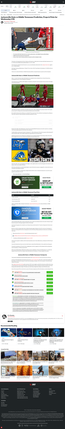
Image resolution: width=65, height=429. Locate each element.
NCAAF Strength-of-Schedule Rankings (55, 12)
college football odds (46, 64)
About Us (2, 390)
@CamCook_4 (22, 233)
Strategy (50, 394)
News (5, 14)
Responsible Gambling (4, 395)
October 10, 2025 (29, 238)
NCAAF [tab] (33, 10)
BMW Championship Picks (42, 12)
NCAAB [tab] (60, 10)
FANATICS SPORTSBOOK (18, 292)
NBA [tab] (42, 10)
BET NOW (47, 217)
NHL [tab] (51, 10)
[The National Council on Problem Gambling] (44, 425)
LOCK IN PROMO (25, 187)
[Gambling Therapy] (26, 425)
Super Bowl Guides (52, 390)
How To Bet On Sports (52, 393)
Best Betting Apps (36, 395)
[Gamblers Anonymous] (38, 425)
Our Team (2, 393)
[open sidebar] (1, 2)
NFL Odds (2, 402)
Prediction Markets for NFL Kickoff (30, 12)
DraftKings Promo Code (21, 394)
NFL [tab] (24, 10)
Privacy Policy (29, 409)
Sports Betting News (37, 338)
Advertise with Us (4, 394)
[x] (62, 315)
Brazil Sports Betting (36, 394)
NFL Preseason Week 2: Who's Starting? (15, 12)
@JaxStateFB (22, 235)
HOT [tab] (5, 10)
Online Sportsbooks (36, 390)
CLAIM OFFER (50, 272)
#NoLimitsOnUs (28, 235)
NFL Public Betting (4, 404)
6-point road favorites (35, 259)
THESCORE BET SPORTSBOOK (19, 278)
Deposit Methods (36, 396)
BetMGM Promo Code (20, 390)
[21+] (20, 426)
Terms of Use (34, 409)
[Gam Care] (22, 426)
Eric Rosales (7, 21)
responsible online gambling (34, 417)
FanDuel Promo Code (20, 395)
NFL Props (3, 403)
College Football (9, 14)
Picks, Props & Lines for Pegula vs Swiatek (8, 340)
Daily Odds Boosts (4, 12)
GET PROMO (46, 187)
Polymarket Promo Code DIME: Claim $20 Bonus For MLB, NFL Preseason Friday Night (56, 341)
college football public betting (18, 264)
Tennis (3, 338)
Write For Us (3, 396)
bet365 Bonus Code (20, 393)
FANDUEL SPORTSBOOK (18, 285)
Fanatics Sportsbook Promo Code (22, 398)
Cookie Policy (38, 409)
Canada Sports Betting (36, 393)
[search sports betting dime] (63, 2)
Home (2, 14)
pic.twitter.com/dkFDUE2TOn (42, 235)
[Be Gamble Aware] (32, 425)
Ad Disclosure (62, 14)
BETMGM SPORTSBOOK (18, 271)
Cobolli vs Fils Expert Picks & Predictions (23, 340)
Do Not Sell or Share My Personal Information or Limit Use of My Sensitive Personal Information (32, 423)
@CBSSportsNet (17, 235)
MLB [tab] (15, 10)
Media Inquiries (3, 398)
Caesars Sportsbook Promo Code (22, 396)
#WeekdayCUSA (34, 235)
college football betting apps (34, 203)
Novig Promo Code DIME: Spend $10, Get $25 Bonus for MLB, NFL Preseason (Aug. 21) (40, 341)
